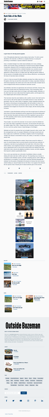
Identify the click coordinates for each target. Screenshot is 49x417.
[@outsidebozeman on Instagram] (28, 400)
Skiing (8, 382)
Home (6, 13)
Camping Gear (39, 380)
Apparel (21, 378)
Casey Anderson (37, 300)
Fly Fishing (16, 380)
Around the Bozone (15, 378)
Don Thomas (15, 284)
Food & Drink (29, 382)
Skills (12, 380)
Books (17, 272)
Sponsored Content (38, 382)
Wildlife (15, 382)
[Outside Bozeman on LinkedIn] (42, 400)
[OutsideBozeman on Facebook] (6, 400)
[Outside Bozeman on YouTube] (21, 400)
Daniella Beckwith (16, 275)
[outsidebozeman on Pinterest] (35, 400)
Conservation (14, 13)
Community (32, 380)
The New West (10, 173)
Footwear (22, 380)
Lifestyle (7, 378)
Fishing (34, 378)
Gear (12, 382)
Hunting (20, 173)
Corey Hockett (10, 19)
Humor (7, 380)
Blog (37, 385)
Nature (15, 173)
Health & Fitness (22, 382)
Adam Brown (16, 357)
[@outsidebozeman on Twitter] (13, 400)
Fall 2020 (15, 19)
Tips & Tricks (21, 385)
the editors (15, 309)
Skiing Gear (32, 385)
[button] (9, 168)
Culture (9, 13)
